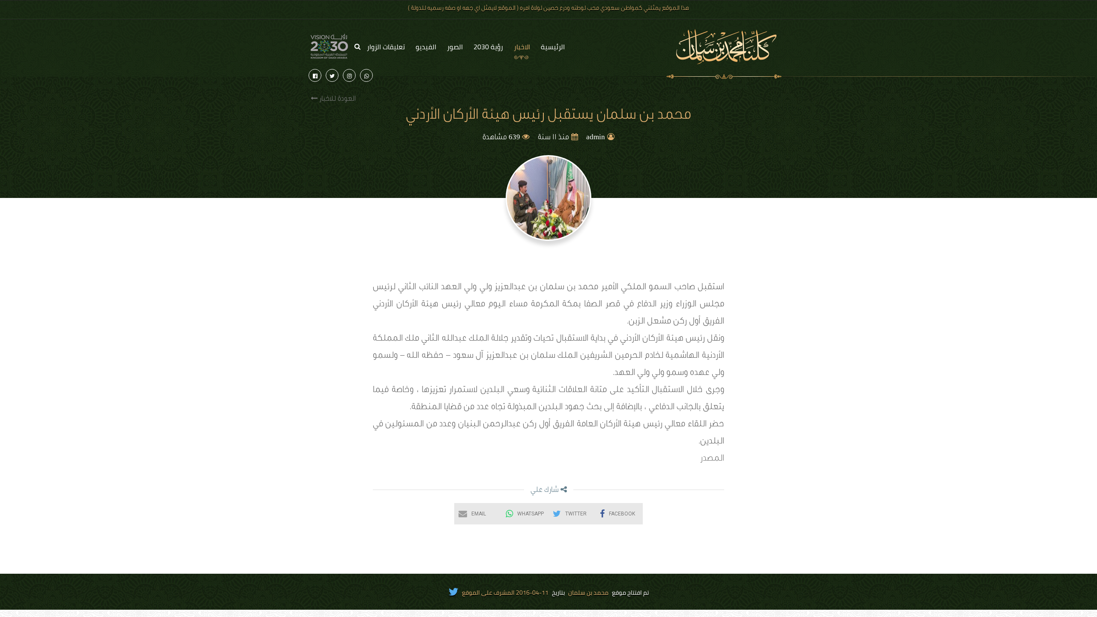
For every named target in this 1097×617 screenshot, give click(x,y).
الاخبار (522, 46)
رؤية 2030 (488, 46)
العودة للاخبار (337, 99)
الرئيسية (553, 46)
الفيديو (426, 46)
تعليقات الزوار (386, 46)
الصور (455, 46)
